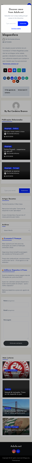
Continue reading (16, 28)
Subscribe (23, 23)
